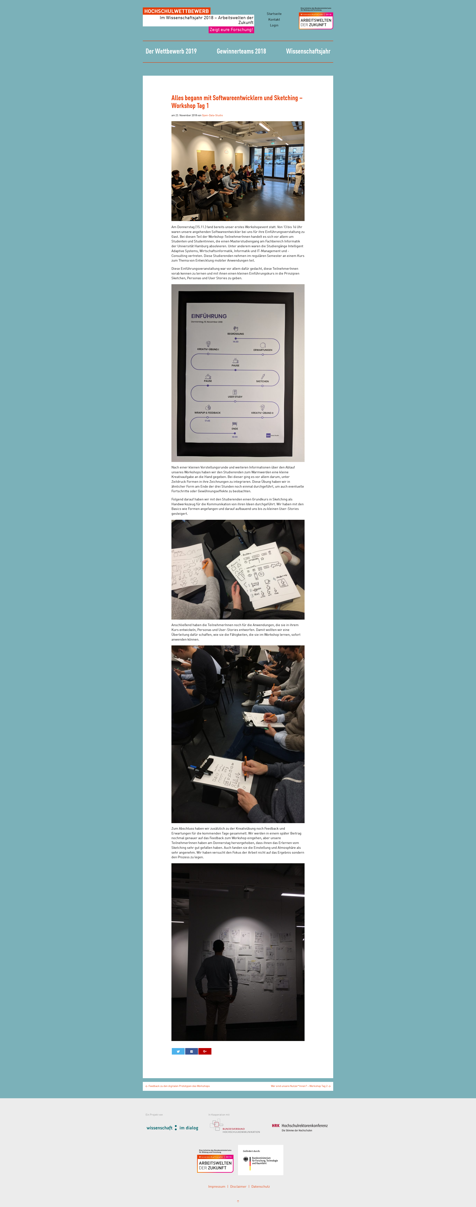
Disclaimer (238, 1186)
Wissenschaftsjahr (308, 51)
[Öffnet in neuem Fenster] (176, 1127)
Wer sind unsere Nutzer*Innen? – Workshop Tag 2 (301, 1086)
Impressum (216, 1186)
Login (274, 25)
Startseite (274, 14)
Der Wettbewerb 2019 (171, 51)
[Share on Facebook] (191, 1051)
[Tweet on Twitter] (178, 1051)
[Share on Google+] (204, 1051)
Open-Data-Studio (212, 115)
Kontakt (274, 19)
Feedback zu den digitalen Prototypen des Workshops (177, 1086)
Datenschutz (260, 1186)
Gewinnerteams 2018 (241, 51)
